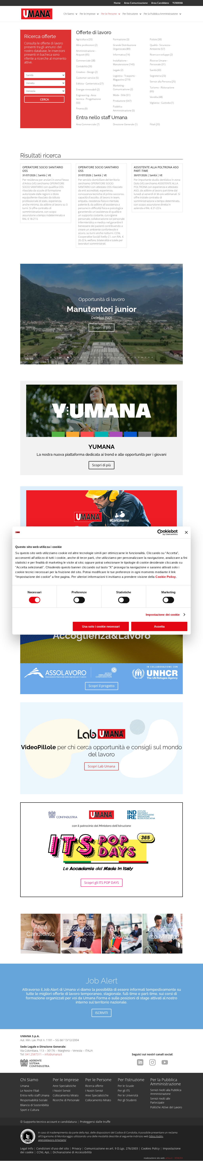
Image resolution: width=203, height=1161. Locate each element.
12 (88, 357)
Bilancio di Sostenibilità (34, 1105)
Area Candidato (160, 3)
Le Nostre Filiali (29, 1090)
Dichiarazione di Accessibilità (72, 1152)
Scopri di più (101, 327)
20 (115, 357)
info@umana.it (53, 1054)
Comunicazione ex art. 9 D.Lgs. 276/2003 (111, 1148)
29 (145, 357)
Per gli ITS (124, 1090)
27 (138, 357)
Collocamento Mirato (162, 933)
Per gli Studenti (127, 1100)
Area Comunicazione (136, 3)
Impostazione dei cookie (163, 614)
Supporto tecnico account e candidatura (49, 1122)
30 (148, 357)
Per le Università (128, 1095)
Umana (24, 1086)
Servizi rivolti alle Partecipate (160, 1100)
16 (101, 357)
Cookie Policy (165, 576)
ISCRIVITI (101, 1013)
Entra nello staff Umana (34, 1095)
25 (132, 357)
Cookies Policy (150, 1148)
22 (122, 357)
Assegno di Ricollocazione (81, 933)
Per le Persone (109, 13)
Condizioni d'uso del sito (52, 1148)
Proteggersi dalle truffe (95, 1122)
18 (108, 357)
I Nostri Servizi (61, 1090)
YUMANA (177, 3)
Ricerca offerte (94, 1086)
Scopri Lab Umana (101, 766)
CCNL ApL (43, 1152)
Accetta (159, 626)
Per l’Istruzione (130, 13)
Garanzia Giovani (122, 933)
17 (105, 357)
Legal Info (26, 1148)
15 (98, 357)
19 (111, 357)
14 (95, 357)
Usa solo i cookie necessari (101, 626)
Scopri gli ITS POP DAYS (101, 882)
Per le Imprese (87, 13)
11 (84, 357)
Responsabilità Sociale (34, 1100)
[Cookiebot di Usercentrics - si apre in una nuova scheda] (160, 532)
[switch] (79, 600)
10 (81, 357)
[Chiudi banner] (186, 532)
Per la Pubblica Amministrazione (161, 13)
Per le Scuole (126, 1086)
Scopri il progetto (102, 686)
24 (128, 357)
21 (118, 357)
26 (135, 357)
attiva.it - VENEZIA (174, 1157)
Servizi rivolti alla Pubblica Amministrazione (165, 1092)
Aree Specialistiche (64, 1086)
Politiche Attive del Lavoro (166, 1107)
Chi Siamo (68, 13)
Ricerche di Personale (66, 1100)
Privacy (76, 1148)
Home (117, 3)
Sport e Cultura (29, 1110)
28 (142, 357)
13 (91, 357)
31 (152, 357)
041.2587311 (33, 1054)
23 (125, 357)
